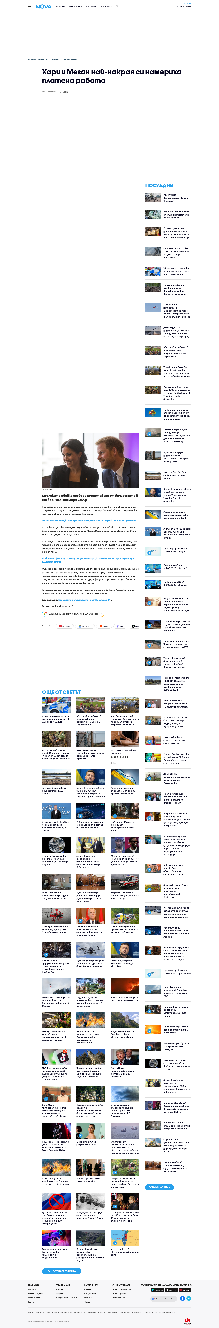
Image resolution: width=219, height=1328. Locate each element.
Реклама (31, 1312)
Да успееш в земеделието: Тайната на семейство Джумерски (176, 778)
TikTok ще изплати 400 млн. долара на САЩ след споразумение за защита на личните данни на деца (55, 1073)
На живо (106, 6)
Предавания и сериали (66, 1298)
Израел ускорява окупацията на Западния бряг (125, 1252)
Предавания (90, 1293)
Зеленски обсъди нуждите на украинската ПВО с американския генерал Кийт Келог (89, 861)
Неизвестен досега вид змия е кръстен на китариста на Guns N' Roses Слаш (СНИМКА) (55, 1145)
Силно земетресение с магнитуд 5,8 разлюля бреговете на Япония (55, 929)
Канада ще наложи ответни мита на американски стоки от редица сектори (89, 930)
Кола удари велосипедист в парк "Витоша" (175, 198)
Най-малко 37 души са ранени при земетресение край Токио (123, 826)
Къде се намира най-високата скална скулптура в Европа (122, 1034)
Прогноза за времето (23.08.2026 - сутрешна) (177, 972)
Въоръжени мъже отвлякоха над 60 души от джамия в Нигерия (55, 895)
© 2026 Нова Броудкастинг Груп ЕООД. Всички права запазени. (48, 1321)
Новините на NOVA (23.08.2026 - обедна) (175, 583)
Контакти (101, 1312)
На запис (91, 6)
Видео (31, 1302)
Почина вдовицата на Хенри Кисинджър (88, 1179)
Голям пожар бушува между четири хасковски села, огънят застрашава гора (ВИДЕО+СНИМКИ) (176, 435)
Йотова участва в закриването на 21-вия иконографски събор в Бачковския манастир (176, 233)
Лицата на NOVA (64, 1293)
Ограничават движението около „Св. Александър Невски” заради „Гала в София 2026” (176, 1145)
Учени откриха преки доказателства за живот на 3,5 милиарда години (55, 860)
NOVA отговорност (121, 1289)
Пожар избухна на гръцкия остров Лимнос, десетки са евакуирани (56, 1181)
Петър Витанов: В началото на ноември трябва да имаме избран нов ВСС (175, 798)
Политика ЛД (136, 1312)
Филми (87, 1302)
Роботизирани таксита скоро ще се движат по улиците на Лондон (90, 825)
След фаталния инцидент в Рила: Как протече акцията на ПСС (175, 991)
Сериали (88, 1298)
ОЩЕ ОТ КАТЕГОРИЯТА (62, 1271)
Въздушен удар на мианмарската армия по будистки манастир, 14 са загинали (90, 1001)
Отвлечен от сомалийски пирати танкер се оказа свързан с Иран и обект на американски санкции (125, 1147)
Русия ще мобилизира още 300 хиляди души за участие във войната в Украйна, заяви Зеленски (56, 754)
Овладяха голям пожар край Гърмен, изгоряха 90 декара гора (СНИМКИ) (176, 252)
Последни (32, 1289)
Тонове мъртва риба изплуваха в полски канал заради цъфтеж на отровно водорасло (125, 720)
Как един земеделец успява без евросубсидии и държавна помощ (174, 869)
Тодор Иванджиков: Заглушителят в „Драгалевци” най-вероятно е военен (174, 662)
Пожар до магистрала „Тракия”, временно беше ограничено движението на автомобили (176, 684)
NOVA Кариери (119, 1293)
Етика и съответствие (167, 1312)
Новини (61, 6)
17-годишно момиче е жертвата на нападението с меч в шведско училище (54, 1035)
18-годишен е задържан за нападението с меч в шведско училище (55, 719)
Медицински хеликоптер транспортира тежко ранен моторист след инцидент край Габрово (176, 310)
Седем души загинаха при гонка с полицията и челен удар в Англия (124, 929)
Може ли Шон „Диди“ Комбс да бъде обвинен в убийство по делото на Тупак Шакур (125, 860)
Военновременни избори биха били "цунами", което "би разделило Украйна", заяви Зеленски (90, 792)
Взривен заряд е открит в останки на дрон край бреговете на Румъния (90, 963)
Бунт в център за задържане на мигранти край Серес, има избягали (90, 754)
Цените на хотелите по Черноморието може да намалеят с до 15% (176, 644)
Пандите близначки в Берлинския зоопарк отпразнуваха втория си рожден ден (125, 1182)
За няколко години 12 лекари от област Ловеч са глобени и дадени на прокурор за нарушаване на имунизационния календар (176, 845)
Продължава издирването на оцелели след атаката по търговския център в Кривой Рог (56, 966)
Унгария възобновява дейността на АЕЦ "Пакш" (54, 791)
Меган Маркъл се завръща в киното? (87, 1143)
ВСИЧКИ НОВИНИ (159, 1187)
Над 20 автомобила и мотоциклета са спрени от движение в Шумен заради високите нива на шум (176, 604)
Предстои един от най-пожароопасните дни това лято (176, 1029)
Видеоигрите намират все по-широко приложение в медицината (55, 1253)
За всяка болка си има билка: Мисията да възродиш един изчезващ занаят (175, 722)
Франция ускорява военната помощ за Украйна (122, 963)
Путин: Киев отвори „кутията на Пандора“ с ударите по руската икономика (90, 896)
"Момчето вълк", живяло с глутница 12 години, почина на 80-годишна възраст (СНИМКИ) (89, 1072)
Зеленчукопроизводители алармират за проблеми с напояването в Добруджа (176, 891)
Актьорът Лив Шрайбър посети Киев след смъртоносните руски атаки (55, 826)
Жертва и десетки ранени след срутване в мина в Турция (125, 895)
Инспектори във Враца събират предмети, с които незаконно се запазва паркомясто (176, 912)
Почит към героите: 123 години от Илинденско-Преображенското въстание (176, 626)
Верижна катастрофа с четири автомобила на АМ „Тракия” (176, 214)
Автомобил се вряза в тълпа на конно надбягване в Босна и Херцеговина (88, 720)
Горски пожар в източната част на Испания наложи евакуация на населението (87, 1037)
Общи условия (112, 1312)
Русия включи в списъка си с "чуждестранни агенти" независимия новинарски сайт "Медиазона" (55, 1218)
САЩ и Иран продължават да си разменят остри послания (122, 1072)
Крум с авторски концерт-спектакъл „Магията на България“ (176, 703)
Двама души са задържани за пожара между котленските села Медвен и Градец (176, 332)
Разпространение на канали (62, 1312)
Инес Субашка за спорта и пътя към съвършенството (174, 740)
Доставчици (92, 1312)
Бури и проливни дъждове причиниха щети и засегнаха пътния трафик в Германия (122, 1110)
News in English (118, 1298)
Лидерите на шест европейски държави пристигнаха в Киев (123, 791)
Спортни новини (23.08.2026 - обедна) (175, 566)
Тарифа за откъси (80, 1312)
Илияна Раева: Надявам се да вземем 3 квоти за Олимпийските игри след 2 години (176, 758)
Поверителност (124, 1312)
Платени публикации (35, 1315)
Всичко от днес (35, 1293)
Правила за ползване (150, 1312)
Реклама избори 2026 (43, 1312)
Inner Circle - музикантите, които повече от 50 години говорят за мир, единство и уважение (54, 1110)
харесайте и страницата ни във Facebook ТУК (84, 600)
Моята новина (35, 1298)
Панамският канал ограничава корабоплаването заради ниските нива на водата (90, 1255)
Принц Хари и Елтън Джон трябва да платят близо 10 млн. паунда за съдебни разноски (125, 1216)
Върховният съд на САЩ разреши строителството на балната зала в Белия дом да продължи (89, 1110)
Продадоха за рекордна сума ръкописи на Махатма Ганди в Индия (90, 1215)
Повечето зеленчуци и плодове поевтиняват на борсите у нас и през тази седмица (176, 414)
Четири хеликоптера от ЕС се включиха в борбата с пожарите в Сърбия (56, 1001)
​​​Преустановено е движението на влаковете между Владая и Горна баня (174, 289)
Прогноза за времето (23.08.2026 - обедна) (175, 550)
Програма (75, 6)
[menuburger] (29, 6)
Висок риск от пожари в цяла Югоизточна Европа (125, 998)
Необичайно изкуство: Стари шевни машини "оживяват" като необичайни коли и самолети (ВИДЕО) (176, 953)
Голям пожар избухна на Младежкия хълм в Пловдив (176, 1046)
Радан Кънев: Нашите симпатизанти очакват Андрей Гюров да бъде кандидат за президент (176, 819)
